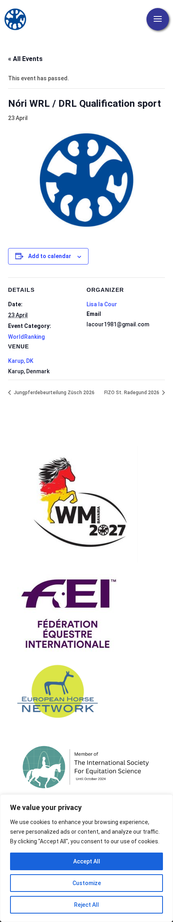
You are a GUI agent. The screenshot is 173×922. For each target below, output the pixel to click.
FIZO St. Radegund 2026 (132, 392)
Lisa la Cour (101, 304)
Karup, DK (20, 361)
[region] (86, 858)
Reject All (86, 905)
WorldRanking (26, 337)
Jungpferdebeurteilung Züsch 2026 (53, 392)
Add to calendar (49, 256)
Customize (86, 883)
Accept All (86, 861)
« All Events (25, 59)
